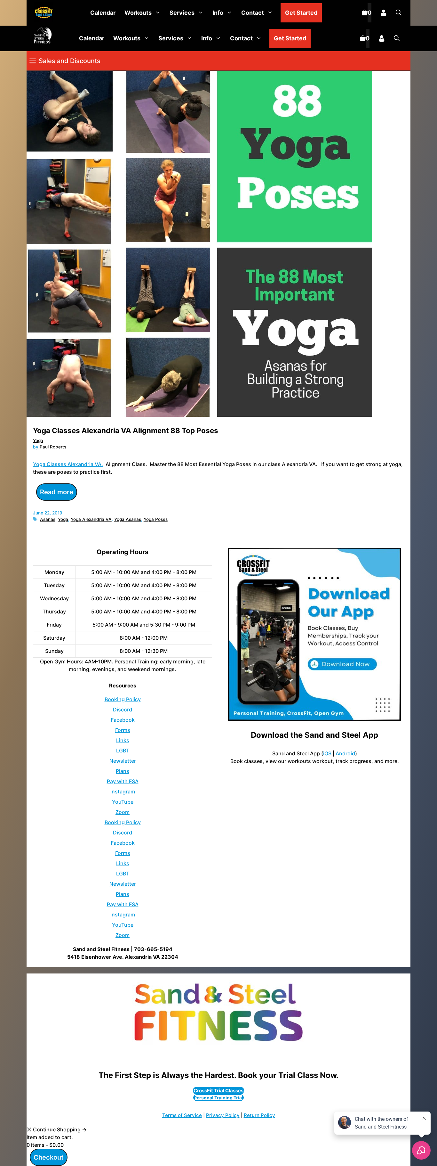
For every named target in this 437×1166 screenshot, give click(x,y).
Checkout (49, 1157)
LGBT (122, 750)
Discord (122, 709)
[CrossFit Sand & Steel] (42, 13)
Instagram (122, 791)
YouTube (122, 802)
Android (345, 753)
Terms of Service (182, 1115)
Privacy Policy (223, 1115)
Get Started (301, 12)
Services (182, 12)
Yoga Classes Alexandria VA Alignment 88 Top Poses (125, 430)
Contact (252, 12)
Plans (122, 771)
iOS (327, 753)
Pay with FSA (123, 781)
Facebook (123, 720)
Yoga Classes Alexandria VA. (68, 464)
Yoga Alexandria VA (91, 519)
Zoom (122, 812)
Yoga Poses (156, 519)
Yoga (38, 440)
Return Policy (259, 1115)
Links (122, 740)
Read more (56, 492)
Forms (122, 730)
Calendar (102, 12)
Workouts (138, 12)
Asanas (47, 519)
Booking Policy (123, 699)
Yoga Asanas (127, 519)
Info (217, 12)
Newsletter (122, 761)
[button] (398, 12)
